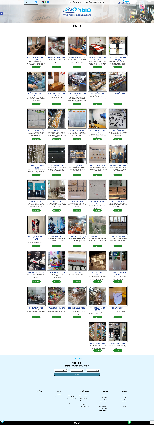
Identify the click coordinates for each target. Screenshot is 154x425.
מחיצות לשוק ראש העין (118, 93)
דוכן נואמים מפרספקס (97, 237)
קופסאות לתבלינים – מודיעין (97, 93)
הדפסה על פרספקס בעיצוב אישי (36, 238)
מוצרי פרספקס (104, 397)
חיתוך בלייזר (104, 404)
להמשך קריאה (118, 67)
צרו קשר (68, 2)
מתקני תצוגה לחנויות (103, 406)
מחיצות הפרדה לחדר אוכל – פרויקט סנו (97, 59)
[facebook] (48, 2)
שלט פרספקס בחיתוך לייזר (36, 130)
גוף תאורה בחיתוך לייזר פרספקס (97, 309)
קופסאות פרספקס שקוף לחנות (77, 308)
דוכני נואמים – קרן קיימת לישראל (118, 273)
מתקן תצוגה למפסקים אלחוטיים (97, 202)
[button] (1, 13)
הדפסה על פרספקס (118, 130)
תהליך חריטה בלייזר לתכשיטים (70, 395)
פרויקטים (78, 2)
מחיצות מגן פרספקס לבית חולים (36, 94)
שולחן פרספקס (56, 201)
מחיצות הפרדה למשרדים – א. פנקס (36, 59)
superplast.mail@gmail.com (55, 397)
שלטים (105, 399)
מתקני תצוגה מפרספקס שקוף (57, 308)
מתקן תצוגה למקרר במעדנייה (77, 237)
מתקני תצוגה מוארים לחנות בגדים (97, 273)
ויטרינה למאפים (57, 130)
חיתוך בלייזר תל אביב (83, 395)
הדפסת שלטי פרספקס (77, 130)
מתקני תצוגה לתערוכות (102, 408)
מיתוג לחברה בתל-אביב (118, 237)
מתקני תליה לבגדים (70, 398)
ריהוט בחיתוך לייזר (70, 403)
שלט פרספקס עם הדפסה (97, 166)
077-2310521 (58, 395)
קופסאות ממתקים (103, 413)
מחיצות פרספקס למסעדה (77, 58)
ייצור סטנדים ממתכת (83, 398)
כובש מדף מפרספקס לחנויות (36, 272)
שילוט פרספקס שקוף (77, 201)
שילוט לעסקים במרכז (118, 201)
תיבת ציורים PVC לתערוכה (56, 272)
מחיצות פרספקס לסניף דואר (56, 58)
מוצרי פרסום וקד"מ (83, 406)
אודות (95, 2)
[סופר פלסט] (124, 2)
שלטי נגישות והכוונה (56, 166)
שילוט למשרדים (71, 400)
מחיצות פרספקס (103, 401)
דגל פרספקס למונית (77, 166)
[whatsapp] (45, 2)
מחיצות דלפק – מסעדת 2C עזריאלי (56, 94)
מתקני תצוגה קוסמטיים (118, 343)
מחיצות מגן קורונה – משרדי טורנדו (77, 94)
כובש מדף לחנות (77, 272)
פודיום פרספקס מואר (117, 308)
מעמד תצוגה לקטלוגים (83, 400)
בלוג (73, 2)
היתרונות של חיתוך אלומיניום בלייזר (83, 403)
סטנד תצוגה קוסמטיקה (97, 343)
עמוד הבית (101, 2)
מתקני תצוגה (104, 395)
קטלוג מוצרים (88, 2)
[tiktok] (43, 2)
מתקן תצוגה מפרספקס (36, 201)
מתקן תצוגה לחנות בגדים (118, 166)
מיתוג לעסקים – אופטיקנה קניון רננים (118, 59)
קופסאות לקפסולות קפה (36, 308)
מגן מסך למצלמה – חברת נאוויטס (97, 131)
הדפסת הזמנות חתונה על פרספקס (36, 167)
